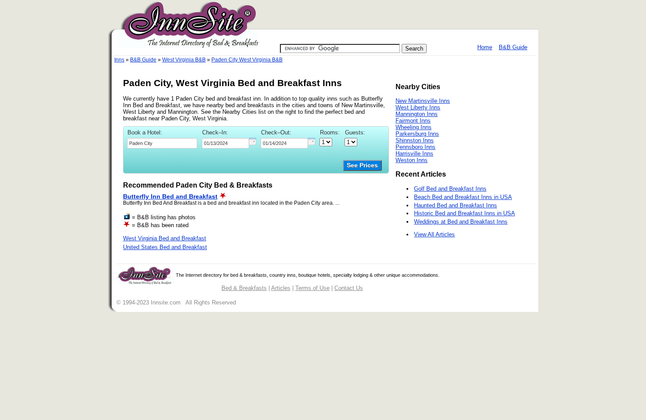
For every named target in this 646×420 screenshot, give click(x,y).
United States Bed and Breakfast (165, 247)
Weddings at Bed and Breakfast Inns (461, 221)
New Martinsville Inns (423, 101)
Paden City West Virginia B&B (247, 60)
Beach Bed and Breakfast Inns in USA (463, 197)
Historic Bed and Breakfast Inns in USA (464, 213)
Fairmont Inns (413, 120)
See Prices (362, 165)
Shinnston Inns (415, 140)
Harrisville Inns (414, 153)
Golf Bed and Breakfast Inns (450, 188)
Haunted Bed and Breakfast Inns (455, 205)
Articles (280, 288)
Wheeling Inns (414, 127)
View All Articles (434, 234)
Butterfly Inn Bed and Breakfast (170, 196)
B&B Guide (513, 47)
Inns (119, 60)
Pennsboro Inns (416, 147)
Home (484, 47)
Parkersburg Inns (417, 133)
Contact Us (348, 288)
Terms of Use (312, 288)
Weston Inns (412, 160)
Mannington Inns (417, 114)
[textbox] (162, 143)
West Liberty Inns (418, 107)
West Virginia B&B (184, 60)
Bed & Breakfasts (244, 288)
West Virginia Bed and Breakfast (164, 238)
